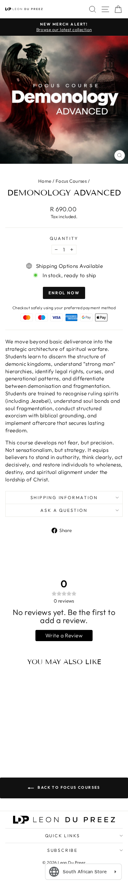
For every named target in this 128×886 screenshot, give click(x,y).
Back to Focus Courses (68, 787)
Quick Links (62, 835)
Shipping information (64, 497)
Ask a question (63, 510)
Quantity (64, 238)
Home (45, 181)
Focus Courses (71, 181)
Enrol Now (64, 292)
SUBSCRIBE (62, 850)
